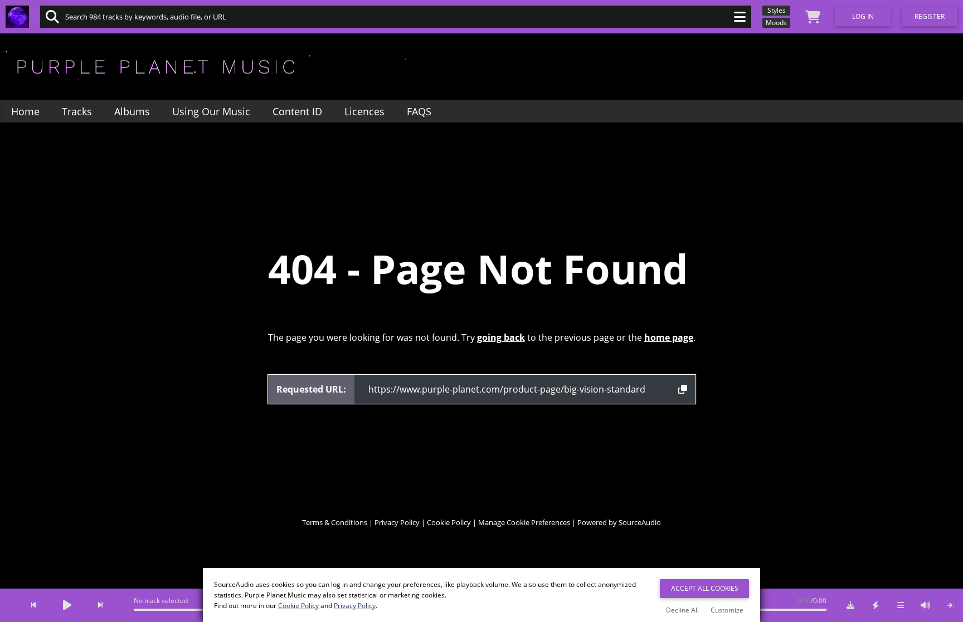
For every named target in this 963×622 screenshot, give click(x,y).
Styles (776, 10)
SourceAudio (640, 522)
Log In (863, 16)
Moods (776, 22)
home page (668, 337)
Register (930, 16)
